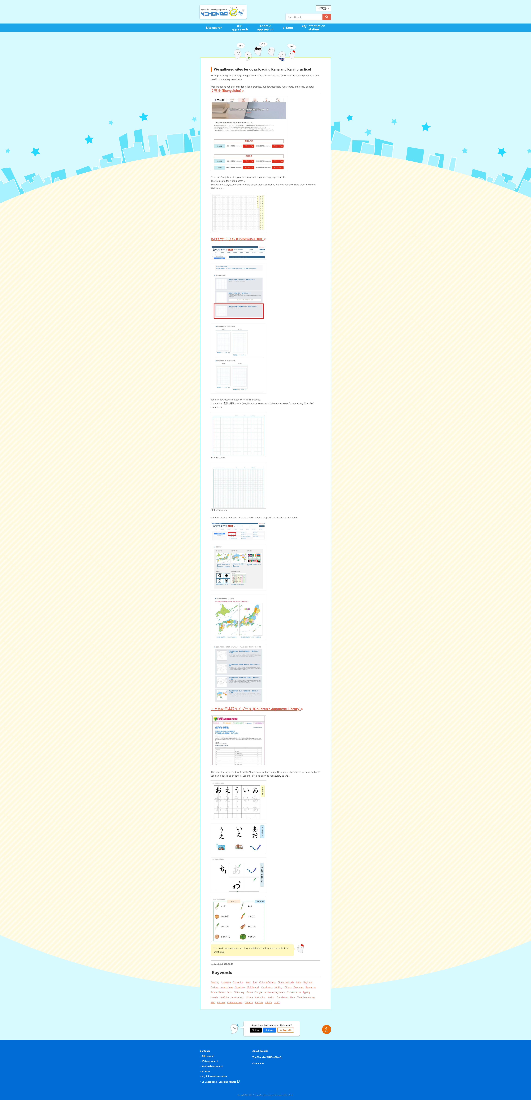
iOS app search (239, 27)
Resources (310, 987)
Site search (214, 27)
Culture (214, 987)
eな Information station (313, 27)
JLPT (277, 1002)
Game (250, 992)
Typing (306, 992)
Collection (238, 982)
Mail (213, 1002)
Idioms (268, 1002)
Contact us (258, 1063)
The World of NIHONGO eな (267, 1057)
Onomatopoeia (234, 1002)
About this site (260, 1051)
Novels (214, 997)
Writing (278, 987)
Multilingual (253, 987)
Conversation (294, 992)
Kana (298, 982)
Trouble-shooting (306, 997)
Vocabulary (267, 987)
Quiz (229, 992)
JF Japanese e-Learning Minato (219, 1081)
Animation (260, 997)
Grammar (298, 987)
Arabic (271, 997)
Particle (259, 1002)
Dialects (249, 1002)
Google (258, 992)
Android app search (265, 27)
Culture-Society (267, 982)
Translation (282, 997)
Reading (215, 982)
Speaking (240, 987)
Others (287, 987)
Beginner (308, 982)
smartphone (227, 987)
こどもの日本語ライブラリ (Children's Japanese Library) (256, 709)
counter (221, 1002)
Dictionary (239, 992)
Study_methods (286, 982)
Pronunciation (218, 992)
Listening (226, 982)
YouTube (224, 997)
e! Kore (288, 27)
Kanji (248, 982)
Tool (255, 982)
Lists (292, 997)
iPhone (249, 997)
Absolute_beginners (274, 992)
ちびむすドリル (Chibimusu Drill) (237, 239)
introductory (237, 997)
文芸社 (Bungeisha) (226, 91)
